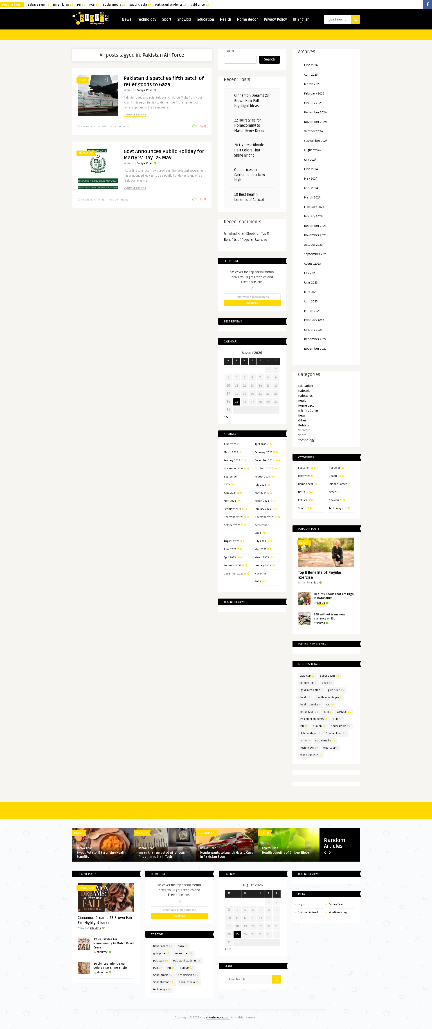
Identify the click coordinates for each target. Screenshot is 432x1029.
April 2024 (230, 501)
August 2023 (231, 541)
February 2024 (232, 509)
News (126, 19)
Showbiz (184, 19)
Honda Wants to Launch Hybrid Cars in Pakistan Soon (226, 855)
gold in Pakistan (311, 690)
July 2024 (260, 484)
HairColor (305, 391)
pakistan (344, 712)
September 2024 (316, 141)
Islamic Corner (309, 410)
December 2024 (264, 460)
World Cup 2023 (311, 755)
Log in (301, 904)
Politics (303, 425)
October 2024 (263, 468)
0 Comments (121, 126)
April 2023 (230, 557)
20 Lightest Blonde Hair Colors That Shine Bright (249, 150)
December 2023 (233, 517)
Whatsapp (330, 748)
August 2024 (262, 476)
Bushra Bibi (308, 683)
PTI (81, 5)
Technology (146, 19)
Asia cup (307, 676)
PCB (94, 5)
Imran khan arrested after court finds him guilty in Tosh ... (162, 855)
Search (229, 51)
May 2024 (260, 493)
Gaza (327, 683)
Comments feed (308, 912)
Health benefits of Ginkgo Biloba (286, 853)
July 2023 (260, 541)
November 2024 (233, 468)
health (305, 697)
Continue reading (135, 114)
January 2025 (232, 460)
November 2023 (264, 517)
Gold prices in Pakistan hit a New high (249, 175)
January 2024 (263, 509)
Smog (305, 740)
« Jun (227, 417)
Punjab (319, 726)
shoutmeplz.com (218, 1017)
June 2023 (230, 549)
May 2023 (260, 549)
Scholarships (310, 733)
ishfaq (314, 582)
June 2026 (230, 444)
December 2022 (233, 573)
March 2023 (262, 557)
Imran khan (63, 5)
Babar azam (38, 5)
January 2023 (263, 565)
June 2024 (230, 493)
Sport (166, 19)
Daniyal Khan (145, 90)
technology (309, 748)
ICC (330, 704)
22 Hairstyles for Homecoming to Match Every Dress (249, 125)
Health (225, 19)
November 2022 (315, 349)
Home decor (247, 19)
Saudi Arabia (140, 5)
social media (114, 5)
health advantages (329, 697)
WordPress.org (338, 912)
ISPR (327, 712)
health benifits (310, 704)
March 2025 (231, 452)
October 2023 (232, 525)
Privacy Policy (275, 19)
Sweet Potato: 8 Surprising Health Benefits (101, 855)
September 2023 (315, 254)
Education (205, 19)
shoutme (95, 927)
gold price (200, 5)
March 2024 (262, 501)
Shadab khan (336, 733)
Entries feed (336, 904)
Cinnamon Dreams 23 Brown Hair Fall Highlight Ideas (251, 100)
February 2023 (232, 565)
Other (302, 420)
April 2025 (261, 444)
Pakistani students (171, 5)
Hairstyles (305, 396)
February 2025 (263, 452)
